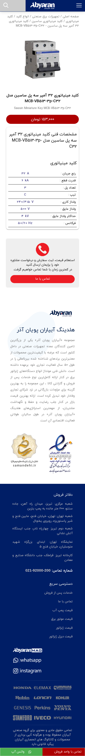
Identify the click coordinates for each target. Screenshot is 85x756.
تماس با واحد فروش (67, 752)
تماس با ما (42, 279)
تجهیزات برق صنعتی (45, 16)
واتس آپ (18, 752)
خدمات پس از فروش (58, 593)
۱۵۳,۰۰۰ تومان (42, 119)
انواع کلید (22, 16)
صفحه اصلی (71, 16)
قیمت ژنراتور (64, 628)
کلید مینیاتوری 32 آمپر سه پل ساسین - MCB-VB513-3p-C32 (44, 23)
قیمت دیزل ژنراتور (61, 636)
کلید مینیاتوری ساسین (47, 21)
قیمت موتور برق (62, 619)
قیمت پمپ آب (62, 610)
